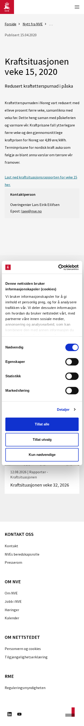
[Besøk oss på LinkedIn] (9, 714)
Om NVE (11, 593)
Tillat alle (42, 424)
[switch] (72, 361)
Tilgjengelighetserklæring (26, 657)
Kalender (12, 618)
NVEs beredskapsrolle (22, 554)
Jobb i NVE (13, 601)
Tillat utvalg (42, 439)
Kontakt (11, 546)
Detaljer (63, 409)
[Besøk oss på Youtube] (19, 714)
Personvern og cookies (23, 648)
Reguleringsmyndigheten (25, 687)
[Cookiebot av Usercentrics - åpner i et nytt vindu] (59, 267)
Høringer (12, 609)
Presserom (13, 562)
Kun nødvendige (42, 455)
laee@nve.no (31, 211)
